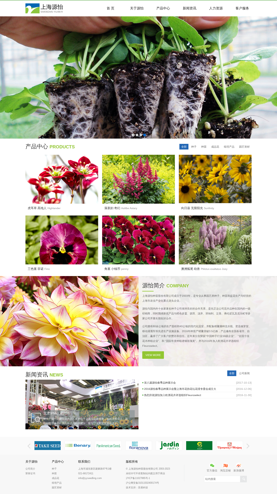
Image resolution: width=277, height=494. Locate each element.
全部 (184, 146)
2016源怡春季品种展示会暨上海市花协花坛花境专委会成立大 (198, 388)
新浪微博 (238, 470)
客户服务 (242, 8)
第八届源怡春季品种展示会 (198, 382)
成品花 (215, 146)
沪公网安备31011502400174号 (142, 482)
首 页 (110, 8)
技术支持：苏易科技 (137, 487)
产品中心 (163, 8)
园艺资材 (244, 146)
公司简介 (30, 468)
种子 (194, 146)
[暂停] (133, 135)
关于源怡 (137, 8)
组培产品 (229, 146)
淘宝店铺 (225, 470)
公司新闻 (244, 373)
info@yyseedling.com (90, 478)
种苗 (204, 146)
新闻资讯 (189, 8)
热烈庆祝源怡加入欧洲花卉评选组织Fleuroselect (198, 395)
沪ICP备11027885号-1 (138, 478)
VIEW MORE (153, 355)
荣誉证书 (30, 473)
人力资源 (216, 8)
